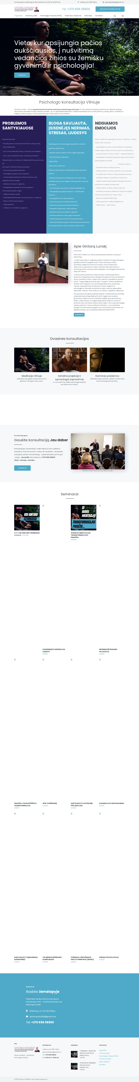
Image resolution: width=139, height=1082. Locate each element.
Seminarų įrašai (104, 1053)
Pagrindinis (102, 1050)
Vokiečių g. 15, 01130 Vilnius (88, 2)
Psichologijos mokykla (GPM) (108, 1056)
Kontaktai (102, 1065)
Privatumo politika (105, 1059)
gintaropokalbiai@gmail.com (114, 2)
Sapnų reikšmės (104, 1062)
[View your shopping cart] (123, 16)
